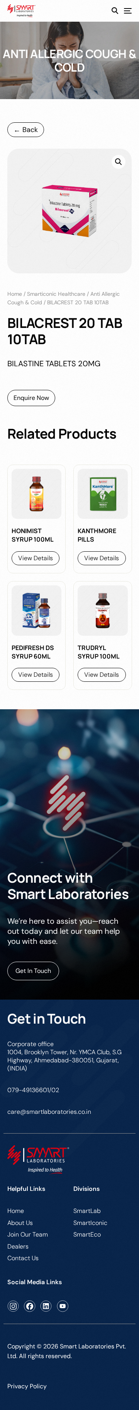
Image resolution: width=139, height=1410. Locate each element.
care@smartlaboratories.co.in (49, 1112)
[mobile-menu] (125, 11)
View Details (35, 558)
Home (14, 293)
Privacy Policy (27, 1386)
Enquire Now (31, 398)
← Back (26, 129)
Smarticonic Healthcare (56, 293)
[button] (118, 162)
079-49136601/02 (33, 1090)
